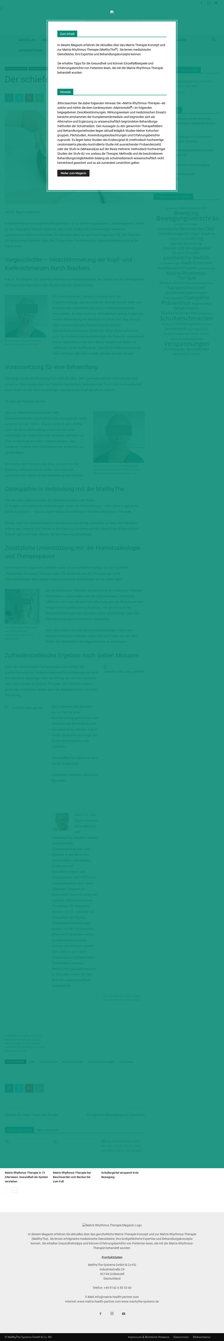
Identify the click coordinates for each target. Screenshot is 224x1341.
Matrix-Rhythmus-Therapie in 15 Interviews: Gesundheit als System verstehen (26, 1177)
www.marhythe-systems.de (140, 1301)
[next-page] (14, 1190)
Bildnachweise (201, 1337)
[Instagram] (112, 1314)
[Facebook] (100, 1314)
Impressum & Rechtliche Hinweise (148, 1337)
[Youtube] (123, 1314)
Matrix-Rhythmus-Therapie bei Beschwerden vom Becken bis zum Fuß (72, 1177)
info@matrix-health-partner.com (117, 1297)
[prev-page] (7, 1190)
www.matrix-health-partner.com (99, 1301)
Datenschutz (181, 1337)
